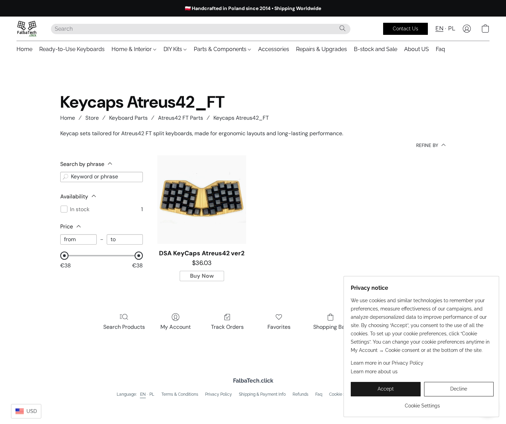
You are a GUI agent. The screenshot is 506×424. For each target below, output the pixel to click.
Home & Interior (132, 49)
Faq (440, 49)
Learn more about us (374, 371)
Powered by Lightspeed (253, 405)
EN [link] (143, 394)
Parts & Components (221, 49)
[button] (27, 28)
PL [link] (152, 394)
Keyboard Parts (128, 117)
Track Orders (227, 327)
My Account (175, 327)
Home (24, 49)
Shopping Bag (330, 327)
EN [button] (439, 28)
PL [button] (451, 28)
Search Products (124, 327)
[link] (422, 403)
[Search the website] (342, 28)
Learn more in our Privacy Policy (387, 363)
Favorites (279, 327)
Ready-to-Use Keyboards (72, 49)
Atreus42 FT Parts (180, 117)
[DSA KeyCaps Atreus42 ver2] (201, 199)
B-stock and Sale (375, 49)
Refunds (300, 394)
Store (92, 117)
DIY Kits (173, 49)
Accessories (273, 49)
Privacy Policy (218, 394)
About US (416, 49)
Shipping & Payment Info (262, 394)
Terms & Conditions (179, 394)
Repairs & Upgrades (321, 49)
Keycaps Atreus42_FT (241, 117)
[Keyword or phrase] (65, 177)
